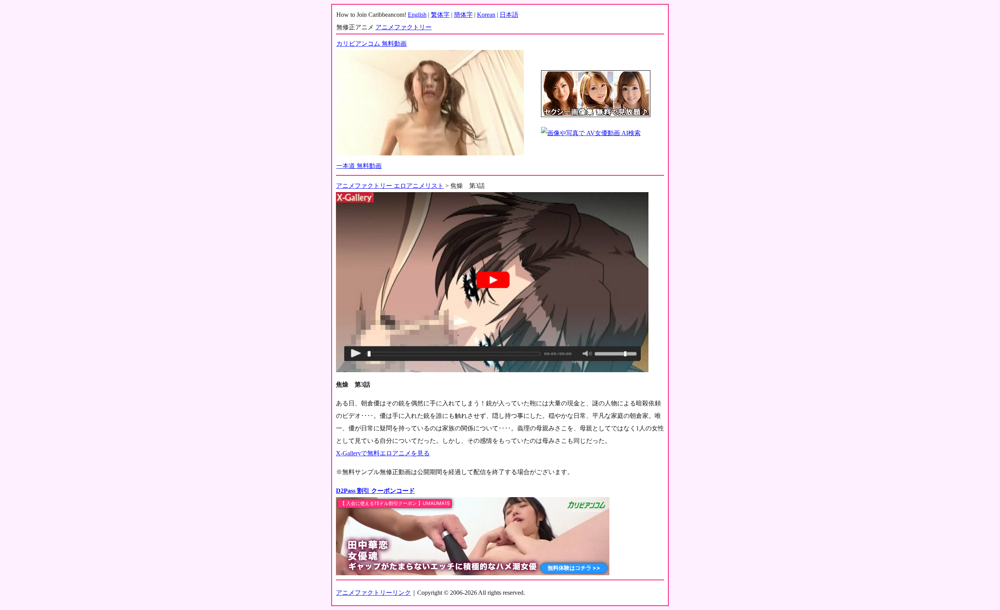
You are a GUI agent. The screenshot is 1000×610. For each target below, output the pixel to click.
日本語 (509, 14)
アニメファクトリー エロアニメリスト (390, 185)
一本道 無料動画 (359, 165)
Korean (486, 14)
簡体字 (463, 14)
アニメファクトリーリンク (373, 592)
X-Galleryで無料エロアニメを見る (383, 453)
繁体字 (440, 14)
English (417, 14)
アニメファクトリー (403, 27)
